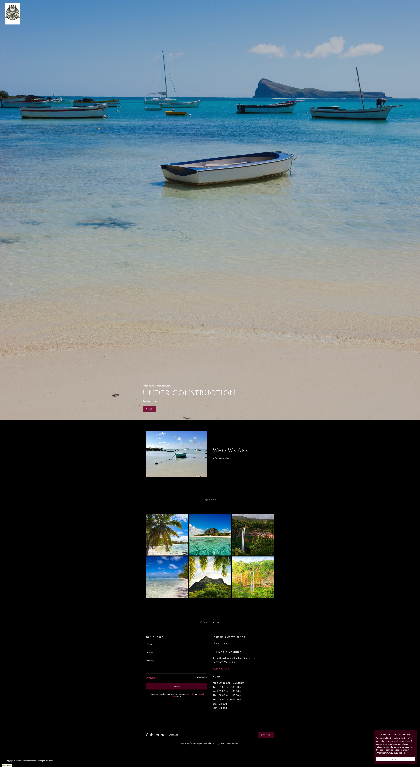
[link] (12, 13)
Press (149, 408)
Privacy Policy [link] (190, 694)
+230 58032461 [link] (221, 668)
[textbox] (176, 644)
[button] (147, 678)
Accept (395, 759)
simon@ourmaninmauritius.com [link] (157, 386)
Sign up (265, 735)
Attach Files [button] (153, 678)
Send (177, 686)
